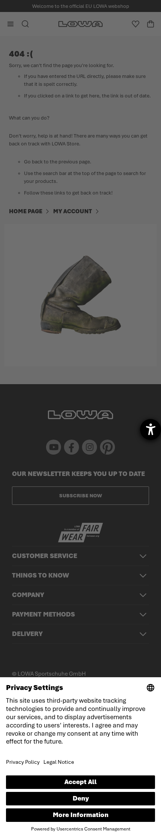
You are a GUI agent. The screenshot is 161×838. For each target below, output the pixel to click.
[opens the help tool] (150, 429)
